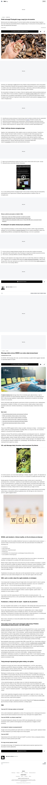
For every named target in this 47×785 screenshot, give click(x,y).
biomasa (32, 293)
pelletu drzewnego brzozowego (32, 259)
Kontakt (22, 772)
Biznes (22, 776)
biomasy (40, 97)
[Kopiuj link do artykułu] (44, 31)
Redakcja (18, 772)
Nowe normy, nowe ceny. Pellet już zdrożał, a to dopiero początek (16, 216)
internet (44, 763)
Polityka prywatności (32, 772)
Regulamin (26, 772)
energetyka (7, 142)
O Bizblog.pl (13, 772)
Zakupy (30, 776)
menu (44, 1)
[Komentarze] (40, 31)
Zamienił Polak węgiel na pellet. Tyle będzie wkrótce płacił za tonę (16, 218)
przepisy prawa (43, 293)
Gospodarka (18, 776)
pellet (15, 84)
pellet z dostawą (40, 261)
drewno (27, 119)
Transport (26, 776)
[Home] (5, 1)
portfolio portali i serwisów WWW (37, 643)
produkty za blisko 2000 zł (32, 93)
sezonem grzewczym (21, 230)
